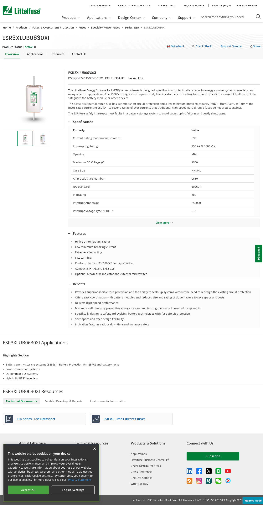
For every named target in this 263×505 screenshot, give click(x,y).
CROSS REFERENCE (100, 5)
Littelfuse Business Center (147, 460)
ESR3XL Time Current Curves (124, 419)
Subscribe (213, 456)
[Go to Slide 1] (25, 138)
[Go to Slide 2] (42, 138)
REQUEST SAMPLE (193, 5)
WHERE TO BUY (167, 5)
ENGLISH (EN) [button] (220, 5)
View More (162, 222)
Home (7, 27)
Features (79, 233)
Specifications (83, 122)
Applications (139, 454)
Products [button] (69, 17)
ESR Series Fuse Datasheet (36, 419)
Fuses (82, 27)
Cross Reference (141, 472)
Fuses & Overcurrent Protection (53, 27)
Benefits (79, 284)
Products (22, 27)
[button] (33, 99)
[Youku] (228, 481)
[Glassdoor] (218, 471)
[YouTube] (228, 471)
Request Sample (141, 478)
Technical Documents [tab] (21, 401)
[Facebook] (199, 471)
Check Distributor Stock (146, 466)
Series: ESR (132, 27)
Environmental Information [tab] (108, 401)
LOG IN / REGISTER (246, 5)
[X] (209, 471)
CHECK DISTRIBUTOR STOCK (134, 5)
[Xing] (209, 481)
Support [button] (184, 17)
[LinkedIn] (189, 471)
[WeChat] (218, 481)
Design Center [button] (129, 17)
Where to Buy (139, 484)
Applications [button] (97, 17)
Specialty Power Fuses (105, 27)
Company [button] (160, 17)
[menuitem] (72, 17)
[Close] (94, 449)
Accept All (28, 490)
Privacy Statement (79, 479)
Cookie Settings (73, 490)
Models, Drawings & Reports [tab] (63, 401)
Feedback (258, 253)
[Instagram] (199, 481)
